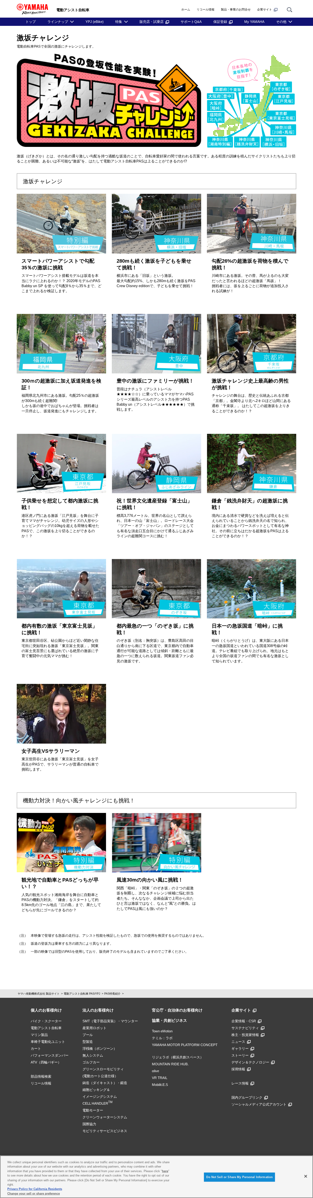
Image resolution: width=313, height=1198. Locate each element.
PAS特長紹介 (112, 993)
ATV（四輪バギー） (46, 1062)
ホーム (185, 9)
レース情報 (240, 1083)
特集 (118, 22)
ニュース (238, 1042)
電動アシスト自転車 (46, 1028)
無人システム (92, 1055)
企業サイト (264, 9)
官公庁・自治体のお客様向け (177, 1010)
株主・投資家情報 (245, 1035)
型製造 (87, 1042)
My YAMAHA (254, 22)
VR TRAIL (159, 1078)
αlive (155, 1071)
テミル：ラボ (162, 1038)
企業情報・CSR (243, 1021)
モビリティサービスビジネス (104, 1131)
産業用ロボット (94, 1028)
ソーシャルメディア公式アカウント (258, 1104)
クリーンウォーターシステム (104, 1117)
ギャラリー (240, 1048)
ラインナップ (57, 22)
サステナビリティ (245, 1028)
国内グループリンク (246, 1097)
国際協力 (89, 1124)
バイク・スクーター (46, 1021)
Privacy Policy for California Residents (34, 1189)
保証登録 (220, 22)
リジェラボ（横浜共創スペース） (177, 1057)
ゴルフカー (91, 1062)
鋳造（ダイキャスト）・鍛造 (104, 1083)
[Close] (306, 1176)
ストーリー (240, 1055)
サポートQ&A (191, 22)
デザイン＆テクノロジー (250, 1062)
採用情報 (238, 1069)
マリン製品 (39, 1035)
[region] (156, 1176)
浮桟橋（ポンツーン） (99, 1048)
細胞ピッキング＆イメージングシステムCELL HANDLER (99, 1096)
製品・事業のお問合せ (236, 9)
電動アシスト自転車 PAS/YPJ (82, 993)
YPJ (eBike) (94, 22)
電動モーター (92, 1110)
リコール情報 (205, 9)
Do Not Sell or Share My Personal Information (239, 1177)
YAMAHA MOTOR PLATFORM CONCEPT (184, 1045)
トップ (30, 22)
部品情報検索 (41, 1076)
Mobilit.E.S (160, 1085)
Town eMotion (162, 1031)
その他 (281, 22)
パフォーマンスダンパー (50, 1055)
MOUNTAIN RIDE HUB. (170, 1064)
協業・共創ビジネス (169, 1020)
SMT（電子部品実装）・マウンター (110, 1021)
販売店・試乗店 (152, 22)
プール (87, 1035)
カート (36, 1048)
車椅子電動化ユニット (48, 1042)
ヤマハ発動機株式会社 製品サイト (39, 993)
